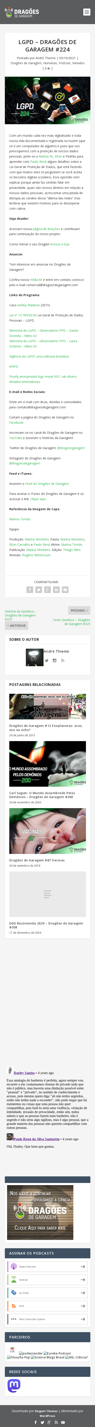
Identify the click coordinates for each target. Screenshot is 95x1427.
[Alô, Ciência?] (76, 1357)
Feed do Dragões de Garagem (46, 484)
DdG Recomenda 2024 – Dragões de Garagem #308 (46, 925)
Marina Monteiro (37, 539)
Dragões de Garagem (26, 63)
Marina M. (46, 156)
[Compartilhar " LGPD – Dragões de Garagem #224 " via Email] (65, 589)
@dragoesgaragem (71, 448)
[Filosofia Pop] (18, 1357)
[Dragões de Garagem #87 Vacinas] (47, 831)
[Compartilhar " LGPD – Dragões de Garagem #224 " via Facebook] (29, 589)
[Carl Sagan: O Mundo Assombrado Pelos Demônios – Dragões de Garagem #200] (47, 764)
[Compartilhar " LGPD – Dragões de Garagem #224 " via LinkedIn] (56, 589)
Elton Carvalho (19, 544)
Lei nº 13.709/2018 (22, 315)
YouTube (15, 438)
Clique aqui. (37, 499)
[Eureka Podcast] (57, 1353)
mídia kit (35, 280)
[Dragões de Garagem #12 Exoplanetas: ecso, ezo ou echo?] (47, 707)
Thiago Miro (71, 550)
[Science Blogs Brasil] (48, 1357)
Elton (58, 156)
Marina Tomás (19, 519)
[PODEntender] (31, 1353)
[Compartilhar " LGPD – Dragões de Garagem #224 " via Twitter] (38, 589)
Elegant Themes (46, 1411)
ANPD (13, 366)
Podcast (64, 63)
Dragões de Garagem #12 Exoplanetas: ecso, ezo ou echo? (46, 728)
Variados (78, 63)
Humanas (50, 63)
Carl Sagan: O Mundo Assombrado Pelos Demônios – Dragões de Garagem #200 (42, 795)
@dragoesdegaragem (24, 463)
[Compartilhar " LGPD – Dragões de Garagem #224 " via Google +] (47, 589)
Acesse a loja (59, 244)
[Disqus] (47, 1006)
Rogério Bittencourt (36, 555)
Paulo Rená (38, 161)
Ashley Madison (28, 305)
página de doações (46, 229)
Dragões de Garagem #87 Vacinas (37, 860)
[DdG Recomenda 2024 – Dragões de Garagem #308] (47, 894)
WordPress (47, 1416)
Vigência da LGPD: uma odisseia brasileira (39, 356)
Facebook (16, 422)
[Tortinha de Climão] (13, 1353)
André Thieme (46, 58)
